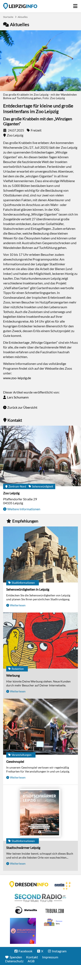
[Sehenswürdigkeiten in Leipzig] (40, 554)
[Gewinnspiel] (40, 727)
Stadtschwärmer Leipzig (23, 847)
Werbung (13, 675)
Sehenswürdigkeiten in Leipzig (27, 589)
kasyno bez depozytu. (53, 922)
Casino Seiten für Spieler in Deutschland (26, 910)
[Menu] (75, 5)
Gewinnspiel (15, 761)
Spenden (16, 957)
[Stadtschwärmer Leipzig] (40, 813)
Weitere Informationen (23, 509)
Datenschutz (14, 961)
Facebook (25, 951)
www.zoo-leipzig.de (17, 378)
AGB (31, 961)
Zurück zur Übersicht (22, 407)
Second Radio (40, 898)
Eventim (63, 885)
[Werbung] (40, 641)
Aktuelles (23, 16)
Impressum (50, 957)
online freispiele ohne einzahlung (23, 931)
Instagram (59, 951)
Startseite (20, 6)
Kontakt (32, 957)
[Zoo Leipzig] (40, 456)
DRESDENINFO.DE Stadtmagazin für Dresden (28, 884)
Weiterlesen (18, 605)
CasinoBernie (55, 910)
